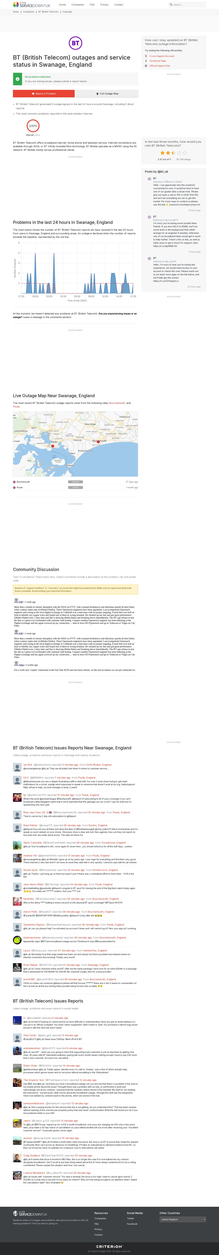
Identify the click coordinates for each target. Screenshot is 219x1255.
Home (62, 4)
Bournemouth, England (105, 898)
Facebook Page (158, 60)
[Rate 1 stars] (163, 152)
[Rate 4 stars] (179, 152)
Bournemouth (117, 402)
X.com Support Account (162, 56)
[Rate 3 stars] (174, 152)
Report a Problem (45, 93)
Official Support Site (160, 65)
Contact (118, 4)
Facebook (132, 1223)
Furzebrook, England (114, 842)
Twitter (130, 1218)
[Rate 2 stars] (168, 152)
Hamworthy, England (95, 950)
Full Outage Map (109, 93)
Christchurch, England (105, 870)
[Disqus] (75, 634)
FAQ (92, 4)
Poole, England (86, 777)
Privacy (104, 4)
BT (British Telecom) (48, 11)
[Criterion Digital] (109, 1246)
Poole (16, 406)
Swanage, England (98, 964)
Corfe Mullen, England (98, 764)
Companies (78, 4)
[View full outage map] (75, 444)
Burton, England (98, 825)
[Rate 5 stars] (185, 152)
